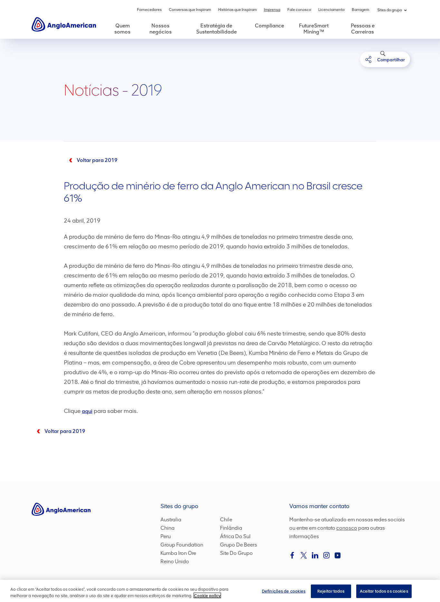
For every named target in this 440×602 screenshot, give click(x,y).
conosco (346, 528)
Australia (170, 520)
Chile (226, 520)
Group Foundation (181, 545)
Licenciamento (331, 9)
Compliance (269, 26)
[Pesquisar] (379, 57)
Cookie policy (207, 595)
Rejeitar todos (331, 591)
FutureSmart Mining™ (314, 29)
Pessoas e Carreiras (363, 29)
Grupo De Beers (238, 545)
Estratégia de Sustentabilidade (216, 29)
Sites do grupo (389, 10)
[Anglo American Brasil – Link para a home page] (64, 24)
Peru (165, 536)
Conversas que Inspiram (190, 9)
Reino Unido (174, 561)
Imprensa (272, 9)
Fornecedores (149, 9)
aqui (87, 411)
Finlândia (231, 528)
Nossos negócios (160, 29)
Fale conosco (299, 9)
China (167, 528)
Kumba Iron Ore (178, 553)
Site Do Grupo (236, 553)
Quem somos (122, 29)
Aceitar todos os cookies (384, 591)
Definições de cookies (284, 591)
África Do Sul (235, 536)
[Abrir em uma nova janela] (292, 555)
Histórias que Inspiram (237, 9)
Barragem (360, 9)
